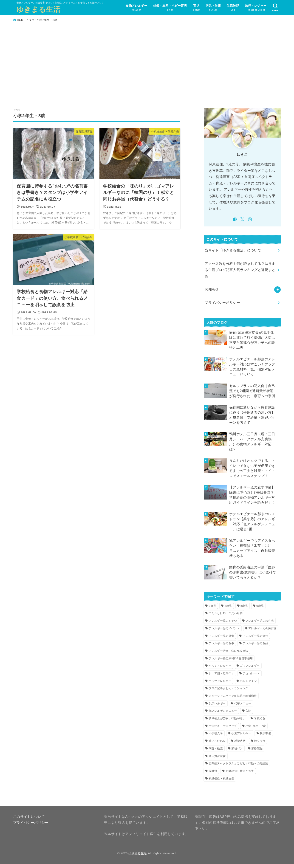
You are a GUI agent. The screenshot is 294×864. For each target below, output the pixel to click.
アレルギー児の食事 (221, 643)
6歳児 (260, 605)
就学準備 (265, 733)
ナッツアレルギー (220, 681)
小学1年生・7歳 (256, 726)
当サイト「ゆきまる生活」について (233, 250)
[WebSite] (235, 219)
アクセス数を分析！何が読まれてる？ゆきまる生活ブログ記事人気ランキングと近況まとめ (240, 270)
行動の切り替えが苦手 (240, 771)
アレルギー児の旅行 (255, 636)
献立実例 (259, 741)
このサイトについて (29, 817)
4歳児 (228, 605)
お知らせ (212, 289)
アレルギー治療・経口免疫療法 (228, 650)
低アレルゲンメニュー (223, 710)
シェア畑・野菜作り (221, 673)
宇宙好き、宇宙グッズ (223, 726)
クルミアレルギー (220, 665)
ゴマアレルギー (250, 665)
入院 (248, 710)
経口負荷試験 (217, 756)
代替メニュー (242, 703)
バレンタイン (248, 681)
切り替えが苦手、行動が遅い (227, 718)
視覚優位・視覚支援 (221, 778)
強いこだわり (217, 741)
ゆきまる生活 (39, 9)
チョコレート (251, 673)
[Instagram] (250, 219)
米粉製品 (257, 748)
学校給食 (259, 718)
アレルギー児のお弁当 (260, 620)
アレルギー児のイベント (224, 628)
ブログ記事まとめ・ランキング (228, 688)
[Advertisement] (147, 60)
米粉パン (237, 748)
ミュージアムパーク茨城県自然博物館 (233, 695)
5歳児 (244, 605)
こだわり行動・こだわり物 (226, 613)
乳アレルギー (217, 703)
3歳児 (212, 605)
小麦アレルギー (241, 733)
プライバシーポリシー (222, 303)
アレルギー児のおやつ (223, 620)
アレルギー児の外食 (221, 636)
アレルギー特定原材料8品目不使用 (231, 658)
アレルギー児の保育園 (262, 628)
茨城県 (213, 771)
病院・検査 (216, 748)
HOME (21, 20)
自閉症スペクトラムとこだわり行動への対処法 (238, 763)
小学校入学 (216, 733)
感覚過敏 (240, 741)
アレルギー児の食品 (255, 643)
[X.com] (242, 219)
